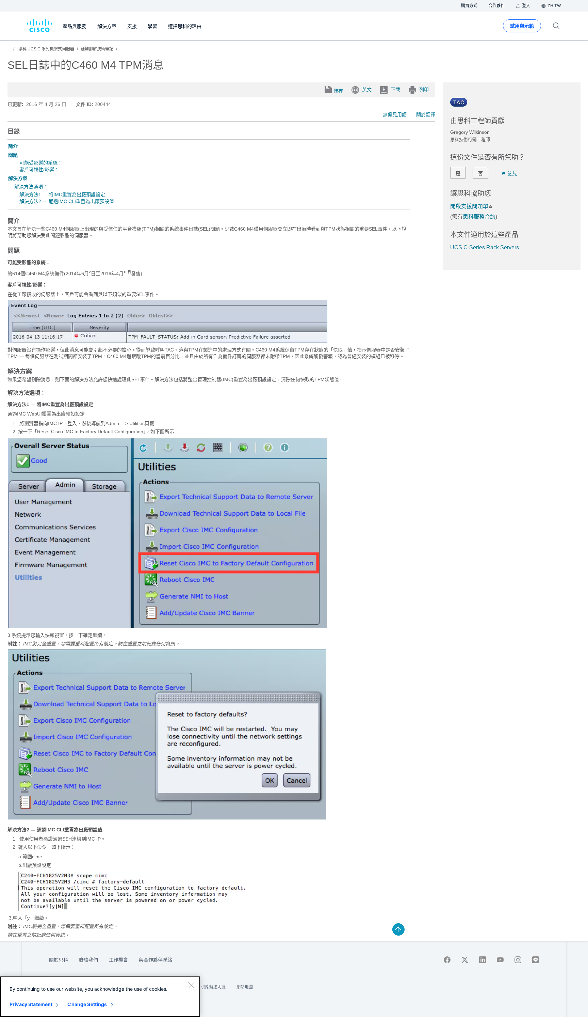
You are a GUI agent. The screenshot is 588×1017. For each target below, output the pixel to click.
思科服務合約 (479, 217)
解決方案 (17, 178)
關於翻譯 (425, 114)
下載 (395, 89)
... (9, 49)
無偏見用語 (395, 114)
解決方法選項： (31, 186)
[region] (100, 996)
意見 (512, 173)
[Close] (191, 985)
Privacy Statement (31, 1004)
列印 (424, 89)
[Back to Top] (398, 929)
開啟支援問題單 (469, 206)
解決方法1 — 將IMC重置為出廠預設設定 (62, 194)
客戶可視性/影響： (39, 169)
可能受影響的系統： (40, 163)
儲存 (338, 91)
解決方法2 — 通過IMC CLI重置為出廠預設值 (66, 201)
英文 (367, 89)
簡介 (13, 146)
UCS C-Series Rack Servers (484, 247)
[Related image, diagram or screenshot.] (167, 341)
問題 (13, 155)
